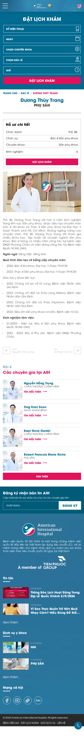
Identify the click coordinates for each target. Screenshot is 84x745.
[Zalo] (38, 700)
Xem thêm (42, 476)
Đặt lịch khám (42, 80)
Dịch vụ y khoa (15, 632)
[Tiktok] (28, 700)
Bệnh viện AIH (11, 722)
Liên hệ (61, 722)
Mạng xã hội (13, 687)
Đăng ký (70, 505)
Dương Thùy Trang (45, 93)
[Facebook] (7, 700)
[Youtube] (17, 700)
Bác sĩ (25, 93)
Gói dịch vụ (48, 722)
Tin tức (8, 578)
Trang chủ (10, 93)
